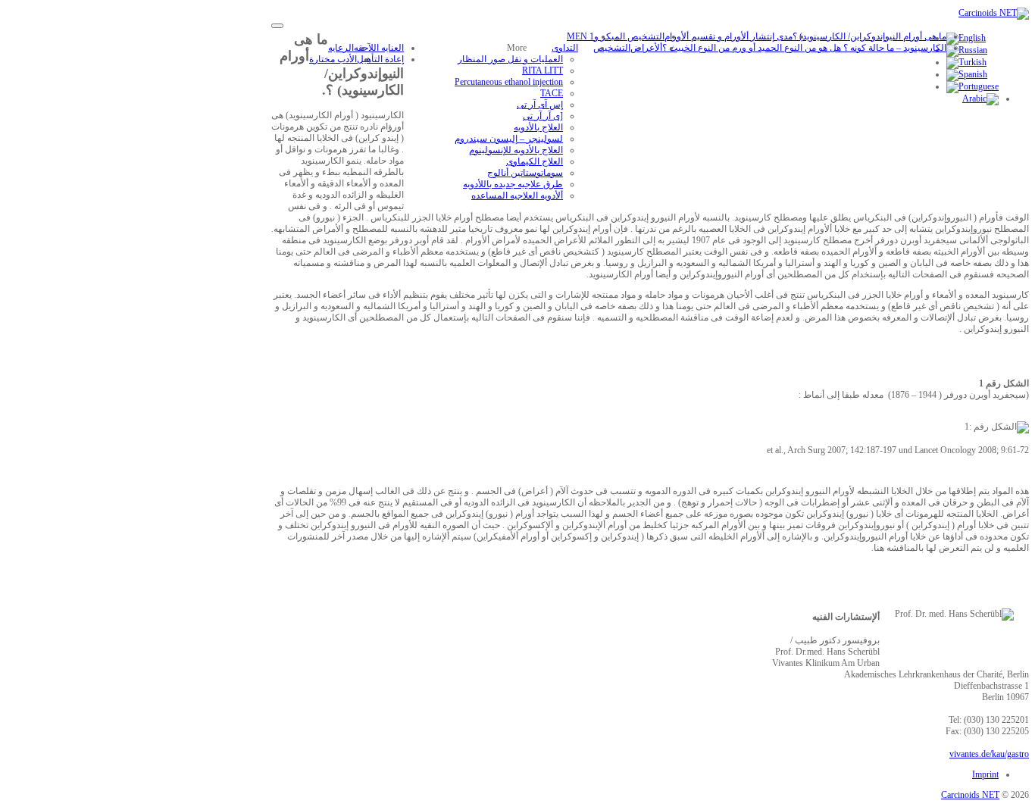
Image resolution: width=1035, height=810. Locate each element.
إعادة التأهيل (380, 59)
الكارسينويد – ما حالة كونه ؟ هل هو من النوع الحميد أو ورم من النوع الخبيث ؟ (804, 47)
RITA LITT (542, 70)
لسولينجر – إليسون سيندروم (509, 138)
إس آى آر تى (540, 104)
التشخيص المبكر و (629, 36)
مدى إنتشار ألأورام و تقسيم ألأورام (728, 36)
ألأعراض (646, 47)
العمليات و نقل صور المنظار (510, 59)
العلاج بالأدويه (538, 127)
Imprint (985, 774)
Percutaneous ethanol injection (509, 82)
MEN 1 (580, 36)
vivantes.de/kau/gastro (989, 754)
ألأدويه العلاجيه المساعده (517, 195)
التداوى (565, 47)
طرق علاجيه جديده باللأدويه (513, 184)
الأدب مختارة (333, 59)
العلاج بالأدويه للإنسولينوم (516, 150)
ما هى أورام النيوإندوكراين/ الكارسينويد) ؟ (869, 36)
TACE (551, 93)
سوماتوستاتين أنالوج (525, 172)
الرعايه (341, 47)
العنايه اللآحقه (379, 47)
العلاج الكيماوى (534, 161)
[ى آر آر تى (543, 116)
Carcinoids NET (970, 795)
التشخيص (611, 47)
